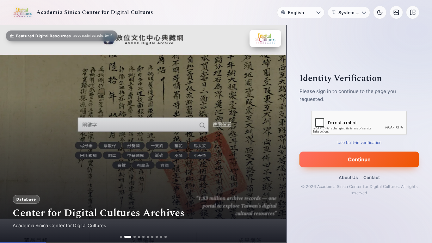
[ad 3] (134, 237)
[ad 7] (152, 237)
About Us (348, 177)
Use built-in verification (359, 142)
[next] (275, 134)
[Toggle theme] (379, 12)
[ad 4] (139, 237)
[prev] (11, 134)
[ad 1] (121, 237)
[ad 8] (157, 237)
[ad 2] (127, 237)
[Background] (396, 12)
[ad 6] (148, 237)
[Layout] (412, 12)
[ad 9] (161, 237)
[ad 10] (165, 237)
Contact (371, 177)
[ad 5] (143, 237)
